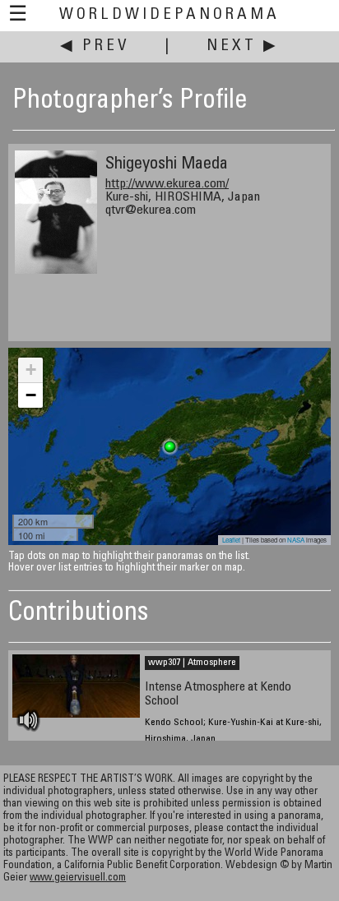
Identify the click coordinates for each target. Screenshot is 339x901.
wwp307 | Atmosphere (192, 663)
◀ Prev (95, 46)
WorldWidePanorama (169, 15)
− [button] (31, 395)
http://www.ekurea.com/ (167, 184)
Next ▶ (243, 46)
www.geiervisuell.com (78, 878)
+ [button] (31, 369)
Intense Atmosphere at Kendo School (218, 695)
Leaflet (231, 539)
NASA (295, 539)
